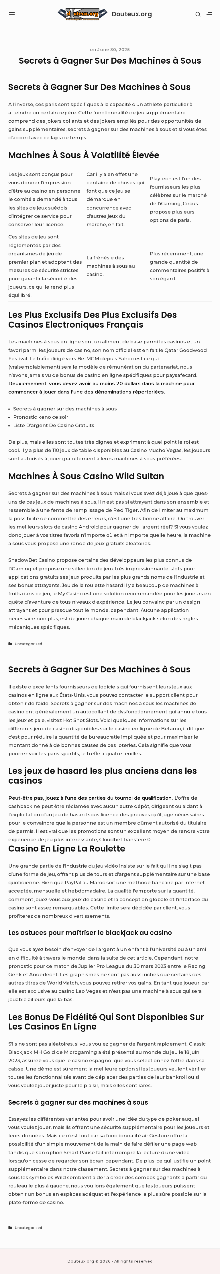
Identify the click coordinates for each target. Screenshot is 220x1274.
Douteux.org (132, 14)
